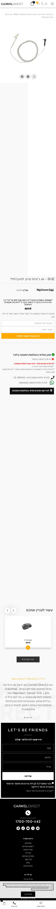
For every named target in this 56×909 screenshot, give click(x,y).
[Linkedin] (18, 828)
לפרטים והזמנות (28, 817)
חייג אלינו (14, 906)
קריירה (28, 852)
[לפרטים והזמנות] (28, 812)
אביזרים (41, 14)
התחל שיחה (41, 906)
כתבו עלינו (28, 865)
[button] (52, 3)
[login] (46, 4)
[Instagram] (33, 828)
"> (28, 46)
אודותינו (28, 843)
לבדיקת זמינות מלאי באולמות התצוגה (30, 390)
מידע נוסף (28, 647)
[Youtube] (28, 828)
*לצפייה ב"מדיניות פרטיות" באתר (40, 791)
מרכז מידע (28, 849)
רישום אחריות (28, 846)
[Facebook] (38, 828)
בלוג (28, 862)
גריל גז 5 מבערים (28, 898)
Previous (13, 610)
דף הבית (49, 14)
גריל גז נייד (28, 879)
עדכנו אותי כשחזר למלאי (28, 336)
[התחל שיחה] (41, 903)
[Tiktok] (23, 828)
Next (7, 610)
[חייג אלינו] (14, 903)
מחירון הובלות (28, 856)
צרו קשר (28, 859)
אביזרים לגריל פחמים (28, 14)
